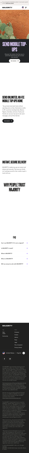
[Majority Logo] (7, 7)
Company (16, 332)
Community (5, 336)
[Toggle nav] (26, 7)
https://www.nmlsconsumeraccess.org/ (11, 398)
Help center (3, 333)
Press (15, 339)
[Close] (1, 2)
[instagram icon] (10, 359)
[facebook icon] (4, 359)
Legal (15, 342)
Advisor (16, 337)
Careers (16, 334)
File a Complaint (18, 345)
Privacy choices (18, 347)
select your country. (10, 3)
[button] (14, 243)
